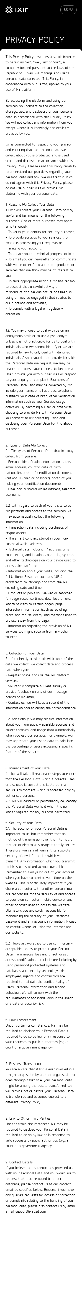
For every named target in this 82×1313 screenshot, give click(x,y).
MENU (68, 9)
